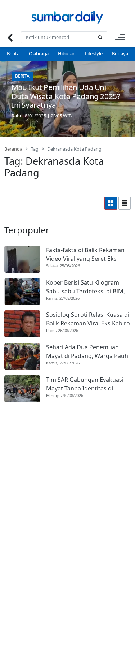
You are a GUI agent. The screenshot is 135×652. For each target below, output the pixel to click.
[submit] (100, 37)
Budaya (120, 53)
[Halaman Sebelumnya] (9, 37)
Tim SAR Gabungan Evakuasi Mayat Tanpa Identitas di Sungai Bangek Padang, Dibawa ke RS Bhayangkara (84, 384)
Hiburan (67, 53)
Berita (13, 53)
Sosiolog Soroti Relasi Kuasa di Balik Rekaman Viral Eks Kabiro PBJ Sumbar (88, 319)
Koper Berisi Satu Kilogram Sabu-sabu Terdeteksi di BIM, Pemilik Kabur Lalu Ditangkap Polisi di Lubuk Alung (86, 286)
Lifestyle (94, 53)
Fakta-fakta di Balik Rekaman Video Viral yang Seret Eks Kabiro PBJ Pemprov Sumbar (85, 254)
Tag (35, 149)
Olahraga (39, 53)
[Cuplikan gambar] (22, 259)
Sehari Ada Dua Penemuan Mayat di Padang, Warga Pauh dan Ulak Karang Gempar (87, 351)
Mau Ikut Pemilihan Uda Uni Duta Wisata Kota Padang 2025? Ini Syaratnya (66, 96)
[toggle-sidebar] (120, 37)
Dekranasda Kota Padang (74, 149)
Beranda (13, 149)
